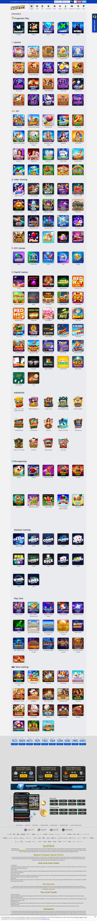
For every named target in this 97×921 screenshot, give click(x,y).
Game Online (22, 848)
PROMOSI (78, 8)
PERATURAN (35, 825)
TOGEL (37, 8)
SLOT (42, 8)
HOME (31, 8)
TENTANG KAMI (19, 825)
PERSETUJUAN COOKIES (76, 825)
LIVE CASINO (48, 8)
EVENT (83, 8)
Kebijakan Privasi (46, 919)
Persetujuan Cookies (78, 917)
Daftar (84, 1)
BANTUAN (27, 825)
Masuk (79, 1)
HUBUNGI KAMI (54, 825)
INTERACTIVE (72, 8)
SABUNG (60, 8)
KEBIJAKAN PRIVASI (64, 825)
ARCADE (65, 8)
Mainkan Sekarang (77, 786)
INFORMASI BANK (44, 825)
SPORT (54, 8)
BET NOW (23, 775)
